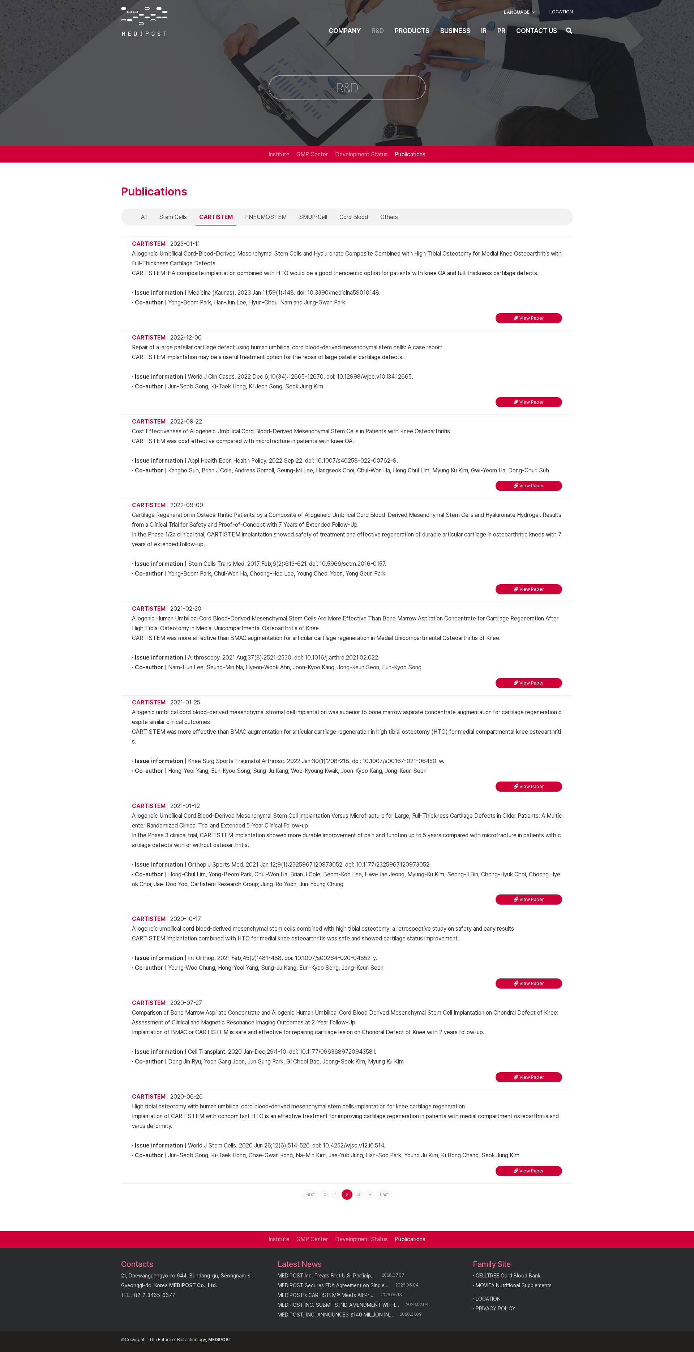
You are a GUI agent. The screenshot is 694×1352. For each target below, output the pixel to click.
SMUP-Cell (313, 217)
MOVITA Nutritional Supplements (514, 1285)
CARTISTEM (216, 217)
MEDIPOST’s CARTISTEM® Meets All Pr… (325, 1295)
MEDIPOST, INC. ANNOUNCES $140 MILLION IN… (335, 1315)
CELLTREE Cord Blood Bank (508, 1276)
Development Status (361, 154)
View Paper (531, 318)
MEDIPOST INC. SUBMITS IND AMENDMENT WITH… (338, 1305)
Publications (410, 154)
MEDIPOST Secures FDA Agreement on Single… (333, 1285)
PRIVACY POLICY (495, 1308)
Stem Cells (173, 217)
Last (384, 1194)
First (310, 1194)
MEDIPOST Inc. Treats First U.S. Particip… (326, 1276)
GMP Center (312, 154)
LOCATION (488, 1299)
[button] (519, 12)
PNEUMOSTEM (266, 217)
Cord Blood (353, 217)
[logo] (144, 21)
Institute (279, 154)
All (144, 217)
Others (389, 217)
